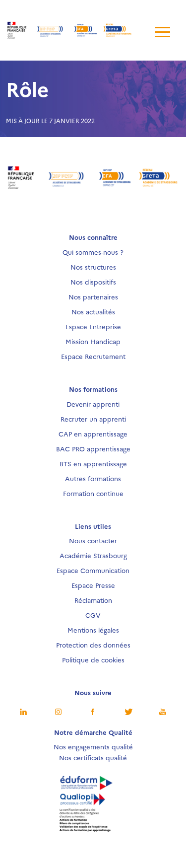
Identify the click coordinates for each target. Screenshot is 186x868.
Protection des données (93, 644)
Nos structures (93, 266)
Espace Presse (93, 584)
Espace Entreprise (93, 326)
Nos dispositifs (93, 281)
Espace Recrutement (93, 356)
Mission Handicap (93, 341)
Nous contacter (93, 540)
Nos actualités (93, 311)
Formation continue (93, 493)
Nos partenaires (93, 296)
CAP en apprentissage (93, 433)
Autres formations (93, 478)
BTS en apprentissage (93, 463)
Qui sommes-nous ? (93, 251)
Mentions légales (93, 629)
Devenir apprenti (93, 403)
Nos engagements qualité (93, 746)
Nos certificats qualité (93, 757)
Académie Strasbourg (93, 555)
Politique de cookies (93, 659)
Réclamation (93, 599)
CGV (93, 614)
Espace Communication (93, 570)
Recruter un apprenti (93, 418)
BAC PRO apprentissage (93, 448)
